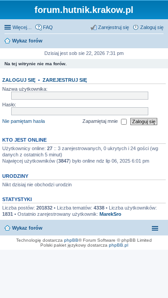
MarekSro (110, 214)
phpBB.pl (118, 245)
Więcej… (22, 27)
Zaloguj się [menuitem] (152, 27)
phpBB (71, 240)
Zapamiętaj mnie (100, 121)
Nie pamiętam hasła (23, 121)
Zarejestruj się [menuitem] (113, 27)
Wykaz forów (27, 228)
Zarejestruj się (65, 80)
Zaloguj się (18, 80)
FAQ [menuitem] (48, 27)
